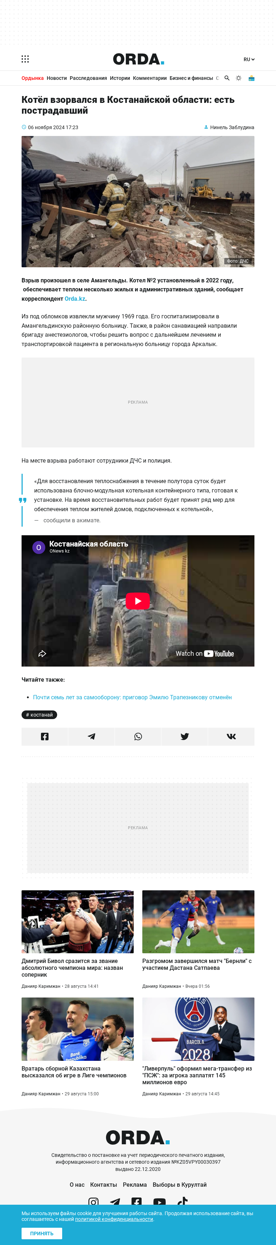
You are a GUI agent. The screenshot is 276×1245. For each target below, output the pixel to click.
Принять (42, 1233)
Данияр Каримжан (41, 986)
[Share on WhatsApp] (138, 737)
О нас (77, 1184)
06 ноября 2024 (46, 127)
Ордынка (33, 78)
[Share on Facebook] (45, 737)
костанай (42, 715)
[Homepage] (138, 59)
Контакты (103, 1184)
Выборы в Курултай (180, 1184)
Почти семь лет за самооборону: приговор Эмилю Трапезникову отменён (132, 697)
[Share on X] (184, 737)
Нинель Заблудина (232, 127)
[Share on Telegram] (91, 737)
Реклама (135, 1184)
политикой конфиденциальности (114, 1219)
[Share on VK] (231, 737)
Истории (120, 78)
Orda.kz (75, 298)
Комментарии (150, 78)
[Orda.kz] (138, 1148)
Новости (57, 78)
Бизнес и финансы (191, 78)
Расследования (88, 78)
